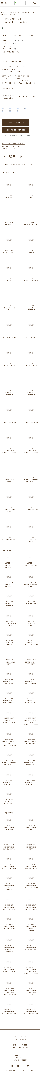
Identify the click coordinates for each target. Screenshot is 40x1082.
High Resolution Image (12, 146)
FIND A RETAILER (8, 149)
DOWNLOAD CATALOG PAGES (13, 144)
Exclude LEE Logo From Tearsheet (17, 135)
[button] (2, 3)
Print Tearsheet (15, 122)
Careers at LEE (20, 1045)
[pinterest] (21, 156)
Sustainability (20, 1055)
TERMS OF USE (20, 1058)
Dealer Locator (20, 1047)
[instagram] (11, 156)
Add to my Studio (16, 130)
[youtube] (14, 156)
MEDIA (20, 1049)
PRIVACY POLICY (20, 1060)
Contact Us (20, 1037)
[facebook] (18, 156)
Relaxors (22, 12)
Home (3, 12)
